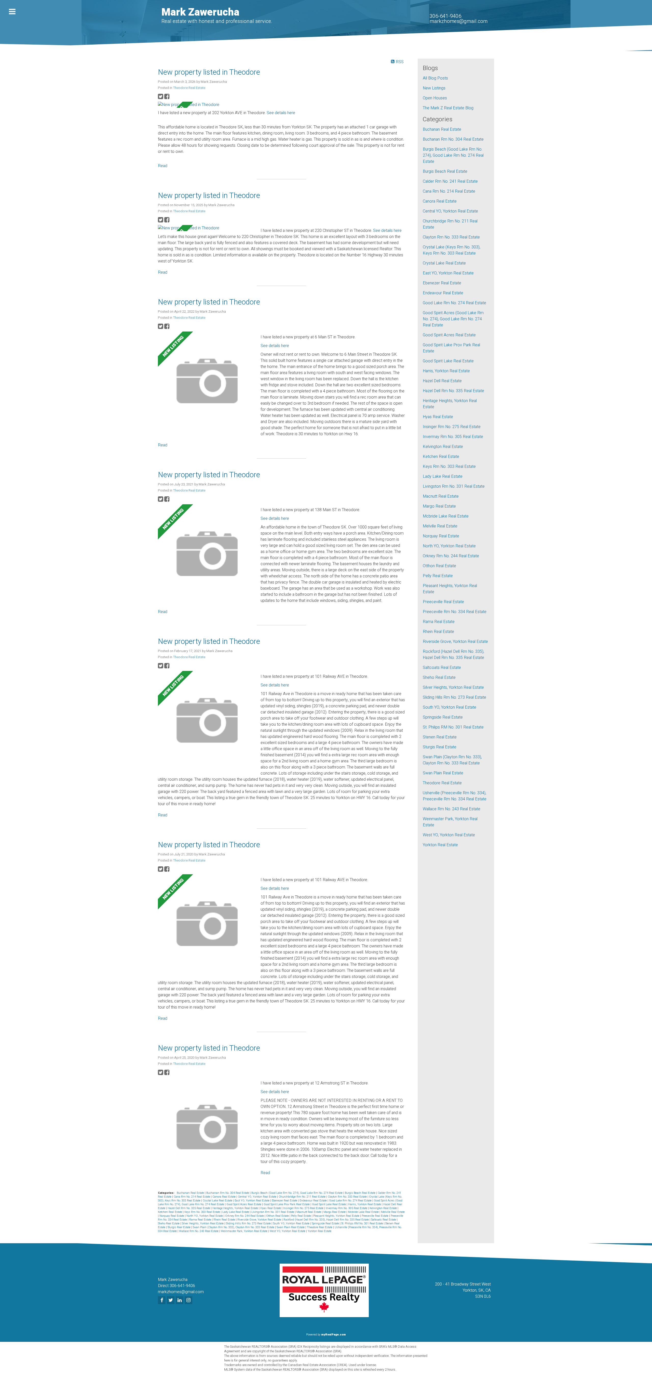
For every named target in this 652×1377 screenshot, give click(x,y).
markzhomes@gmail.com (458, 21)
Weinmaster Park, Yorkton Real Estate (244, 1231)
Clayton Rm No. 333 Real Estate (348, 1197)
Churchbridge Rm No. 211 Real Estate (302, 1197)
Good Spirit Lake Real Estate (329, 1204)
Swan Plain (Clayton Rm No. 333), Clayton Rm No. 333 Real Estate (234, 1227)
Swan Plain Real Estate (291, 1227)
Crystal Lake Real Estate (218, 1200)
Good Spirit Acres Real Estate (244, 1204)
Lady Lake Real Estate (236, 1212)
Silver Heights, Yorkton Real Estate (203, 1223)
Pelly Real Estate (301, 1216)
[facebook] (162, 1300)
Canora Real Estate (224, 1197)
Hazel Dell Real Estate (442, 381)
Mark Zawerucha (200, 12)
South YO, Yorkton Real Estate (291, 1223)
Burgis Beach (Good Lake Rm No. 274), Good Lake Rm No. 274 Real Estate (297, 1193)
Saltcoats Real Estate (384, 1220)
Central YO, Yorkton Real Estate (257, 1197)
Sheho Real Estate (169, 1223)
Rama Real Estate (200, 1220)
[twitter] (171, 1300)
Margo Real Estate (334, 1212)
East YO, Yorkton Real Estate (252, 1200)
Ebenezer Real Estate (285, 1200)
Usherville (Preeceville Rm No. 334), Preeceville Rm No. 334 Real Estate (454, 796)
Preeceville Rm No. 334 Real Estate (454, 612)
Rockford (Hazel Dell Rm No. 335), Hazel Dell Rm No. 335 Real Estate (326, 1220)
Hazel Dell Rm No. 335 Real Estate (189, 1208)
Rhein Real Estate (224, 1220)
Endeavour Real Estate (314, 1200)
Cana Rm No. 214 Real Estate (192, 1197)
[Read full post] (207, 105)
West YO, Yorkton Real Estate (288, 1231)
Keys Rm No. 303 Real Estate (202, 1212)
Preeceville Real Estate (375, 1216)
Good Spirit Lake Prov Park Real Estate (287, 1204)
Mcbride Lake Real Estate (363, 1212)
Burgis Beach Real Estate (360, 1193)
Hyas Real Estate (271, 1208)
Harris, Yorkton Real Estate (365, 1204)
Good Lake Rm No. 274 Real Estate (350, 1200)
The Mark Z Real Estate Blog (448, 108)
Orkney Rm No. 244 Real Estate (245, 1216)
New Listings (434, 88)
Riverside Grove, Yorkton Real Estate (259, 1220)
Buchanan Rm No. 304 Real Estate (228, 1193)
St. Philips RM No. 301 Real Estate (362, 1223)
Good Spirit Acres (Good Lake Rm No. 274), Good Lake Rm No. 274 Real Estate (453, 319)
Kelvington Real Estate (384, 1208)
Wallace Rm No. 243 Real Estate (199, 1231)
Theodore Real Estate (189, 87)
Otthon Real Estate (278, 1216)
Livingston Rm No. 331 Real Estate (273, 1212)
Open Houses (435, 98)
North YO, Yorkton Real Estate (205, 1216)
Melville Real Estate (393, 1212)
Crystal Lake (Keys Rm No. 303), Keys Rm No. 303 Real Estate (451, 250)
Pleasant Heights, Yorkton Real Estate (336, 1216)
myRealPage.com (333, 1334)
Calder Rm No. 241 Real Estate (450, 181)
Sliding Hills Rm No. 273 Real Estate (248, 1223)
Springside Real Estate (326, 1223)
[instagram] (189, 1300)
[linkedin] (180, 1300)
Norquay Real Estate (172, 1216)
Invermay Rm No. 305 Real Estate (347, 1208)
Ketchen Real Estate (170, 1212)
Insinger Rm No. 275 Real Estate (303, 1208)
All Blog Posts (435, 78)
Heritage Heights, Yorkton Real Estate (235, 1208)
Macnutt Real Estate (309, 1212)
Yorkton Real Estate (319, 1231)
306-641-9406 (445, 16)
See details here (281, 113)
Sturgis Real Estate (179, 1227)
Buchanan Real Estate (191, 1193)
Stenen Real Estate (440, 737)
